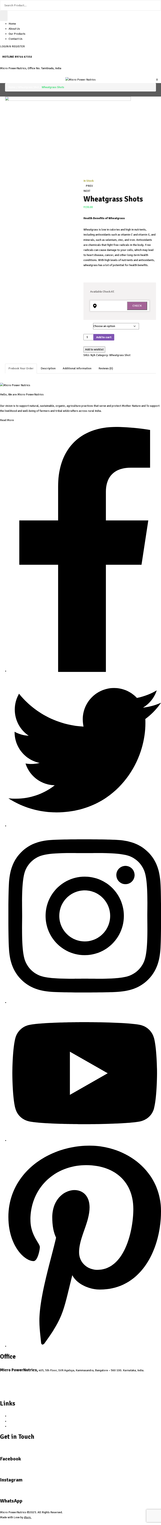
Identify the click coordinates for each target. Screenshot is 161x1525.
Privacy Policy (17, 1416)
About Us (14, 28)
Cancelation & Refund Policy (26, 1421)
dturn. (27, 1517)
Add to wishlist (94, 349)
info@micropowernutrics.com (21, 1376)
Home (12, 23)
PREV (89, 186)
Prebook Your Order (21, 368)
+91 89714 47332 (13, 1392)
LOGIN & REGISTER (12, 46)
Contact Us (15, 39)
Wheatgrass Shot (28, 87)
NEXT (86, 191)
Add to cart (103, 337)
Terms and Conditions (21, 1426)
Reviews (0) (106, 368)
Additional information (77, 368)
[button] (155, 79)
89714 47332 (23, 56)
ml (86, 323)
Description (48, 368)
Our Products (17, 34)
